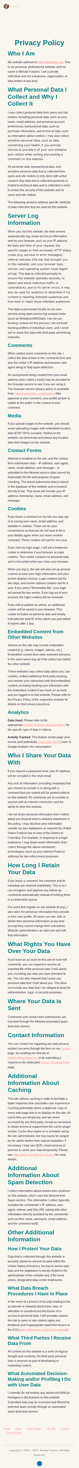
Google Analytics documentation (44, 725)
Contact (66, 1048)
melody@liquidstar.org (22, 1057)
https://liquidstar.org (50, 62)
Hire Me (51, 1428)
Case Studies (34, 1428)
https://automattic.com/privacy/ (34, 393)
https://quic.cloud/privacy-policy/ (34, 1154)
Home (7, 1428)
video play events (49, 741)
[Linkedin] (39, 1463)
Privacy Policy (14, 1432)
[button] (72, 7)
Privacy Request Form (55, 1062)
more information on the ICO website (43, 1329)
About (18, 1428)
